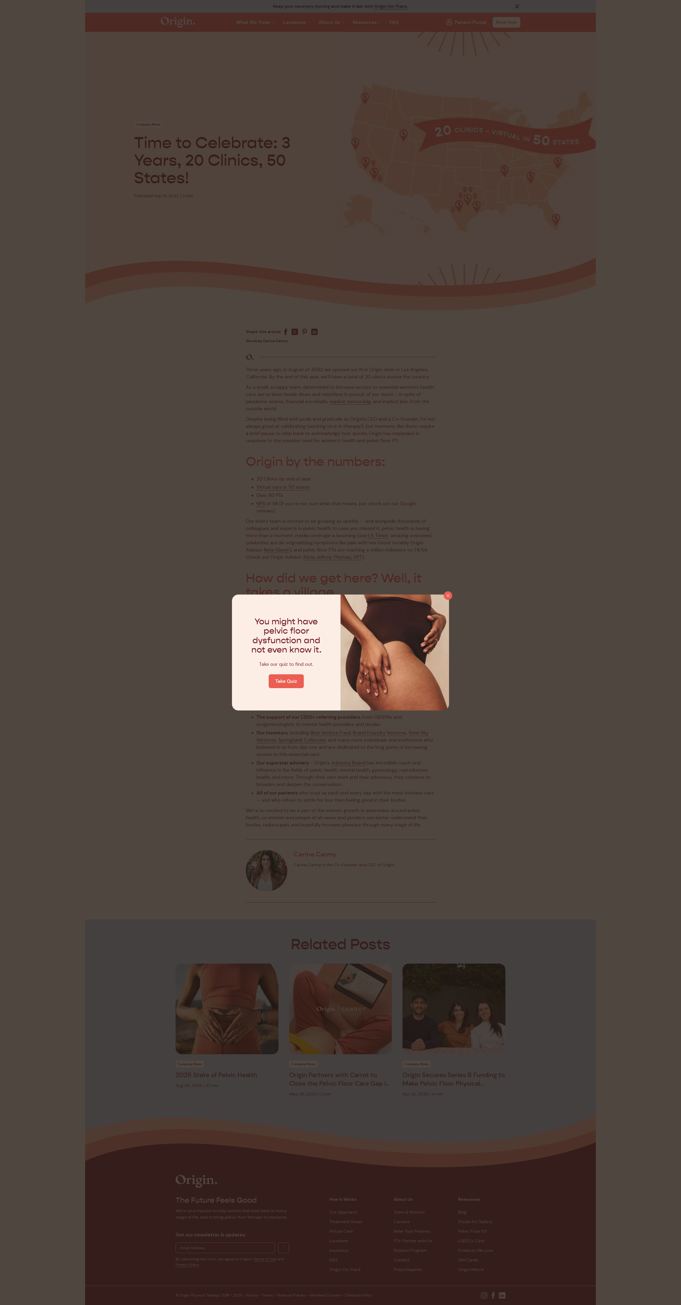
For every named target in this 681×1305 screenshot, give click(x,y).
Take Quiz (286, 681)
